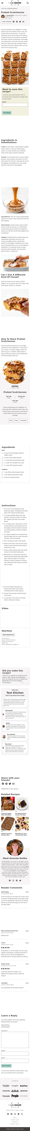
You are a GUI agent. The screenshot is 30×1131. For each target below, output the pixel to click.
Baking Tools (15, 1119)
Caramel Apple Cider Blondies (6, 814)
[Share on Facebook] (13, 21)
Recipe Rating (5, 1025)
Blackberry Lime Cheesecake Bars (21, 834)
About (15, 1117)
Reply (27, 892)
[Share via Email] (23, 21)
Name (3, 1050)
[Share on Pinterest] (16, 21)
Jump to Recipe (6, 21)
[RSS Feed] (22, 1114)
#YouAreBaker (6, 682)
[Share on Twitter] (20, 21)
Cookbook (15, 1121)
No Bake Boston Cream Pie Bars (20, 814)
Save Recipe (7, 112)
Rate (16, 420)
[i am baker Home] (15, 3)
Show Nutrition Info (8, 635)
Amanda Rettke (10, 15)
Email (4, 102)
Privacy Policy (15, 1124)
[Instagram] (15, 1114)
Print (11, 420)
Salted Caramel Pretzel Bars (6, 834)
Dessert (10, 18)
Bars (6, 8)
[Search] (27, 3)
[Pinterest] (8, 1114)
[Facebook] (11, 1114)
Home (2, 8)
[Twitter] (18, 1114)
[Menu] (2, 3)
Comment (23, 420)
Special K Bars (13, 47)
